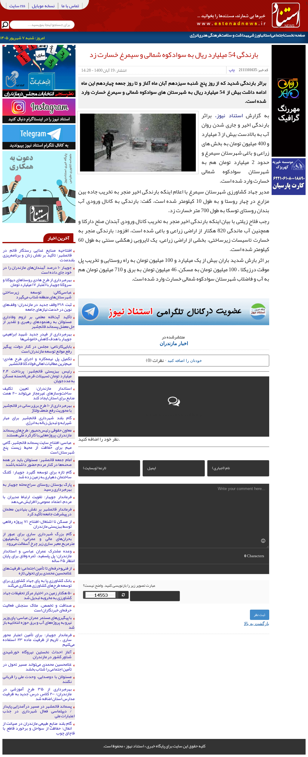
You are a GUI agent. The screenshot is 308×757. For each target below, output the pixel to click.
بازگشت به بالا (256, 623)
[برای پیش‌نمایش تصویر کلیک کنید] (138, 142)
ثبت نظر (259, 614)
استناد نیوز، (229, 115)
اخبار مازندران (174, 343)
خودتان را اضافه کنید (185, 360)
